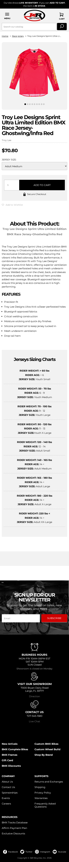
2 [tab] (27, 104)
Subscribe (54, 618)
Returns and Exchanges (48, 781)
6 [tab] (37, 104)
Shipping (39, 787)
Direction (34, 696)
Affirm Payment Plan (14, 828)
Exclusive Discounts (13, 833)
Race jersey (18, 36)
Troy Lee (6, 140)
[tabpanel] (34, 73)
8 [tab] (41, 104)
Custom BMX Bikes (46, 743)
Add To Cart (42, 185)
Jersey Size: (9, 159)
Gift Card (7, 760)
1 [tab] (25, 104)
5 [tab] (34, 104)
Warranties (40, 798)
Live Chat (34, 721)
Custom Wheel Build (47, 749)
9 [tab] (43, 104)
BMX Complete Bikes (15, 749)
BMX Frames (9, 754)
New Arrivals (9, 743)
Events (6, 798)
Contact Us (8, 787)
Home (5, 36)
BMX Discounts (11, 765)
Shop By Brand (43, 754)
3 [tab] (29, 104)
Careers (6, 803)
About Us (7, 781)
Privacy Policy (42, 792)
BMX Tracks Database (15, 822)
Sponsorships (9, 792)
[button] (7, 16)
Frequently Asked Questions (45, 805)
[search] (62, 26)
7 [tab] (39, 104)
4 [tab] (32, 104)
